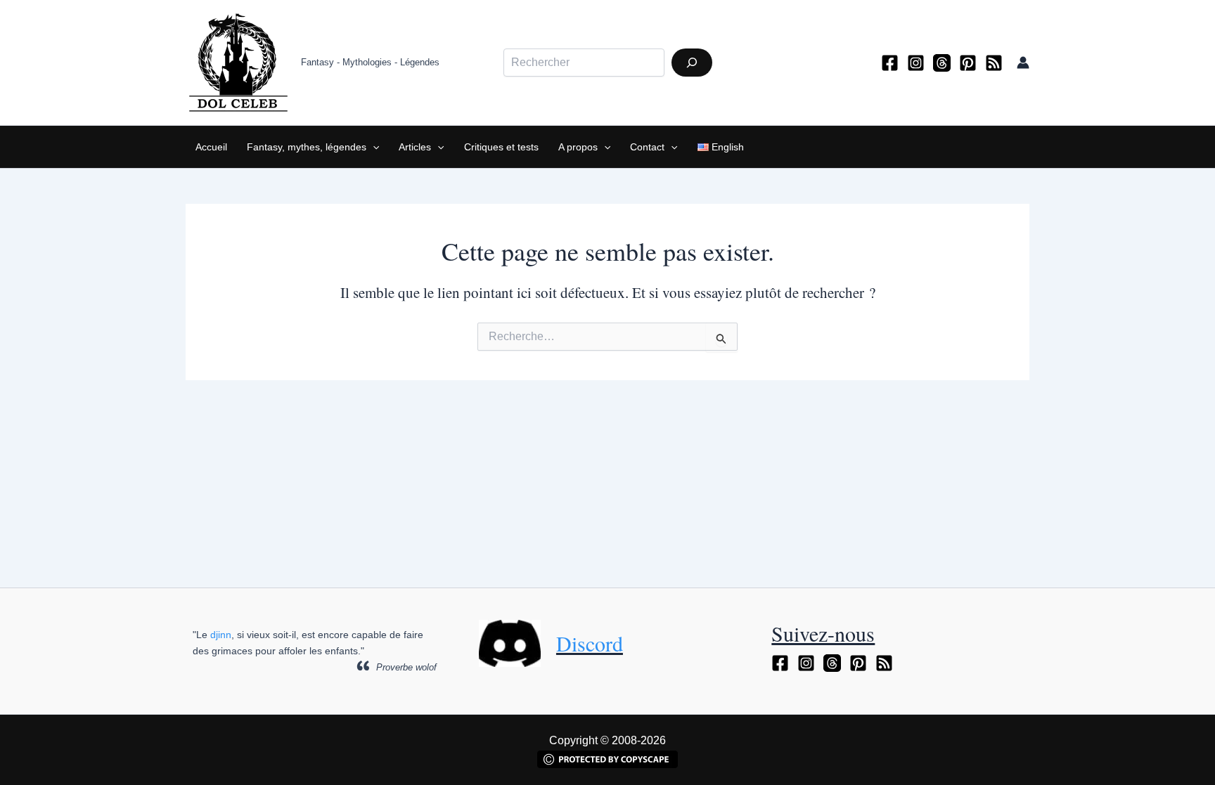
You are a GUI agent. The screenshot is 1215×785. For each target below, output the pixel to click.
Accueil (211, 147)
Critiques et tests (501, 147)
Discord (589, 643)
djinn (220, 634)
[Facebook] (890, 63)
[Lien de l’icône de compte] (1023, 62)
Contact (647, 147)
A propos (578, 147)
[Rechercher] (691, 62)
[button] (372, 147)
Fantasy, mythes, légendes (306, 147)
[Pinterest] (968, 63)
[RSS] (994, 63)
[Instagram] (916, 63)
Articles (415, 147)
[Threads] (942, 63)
